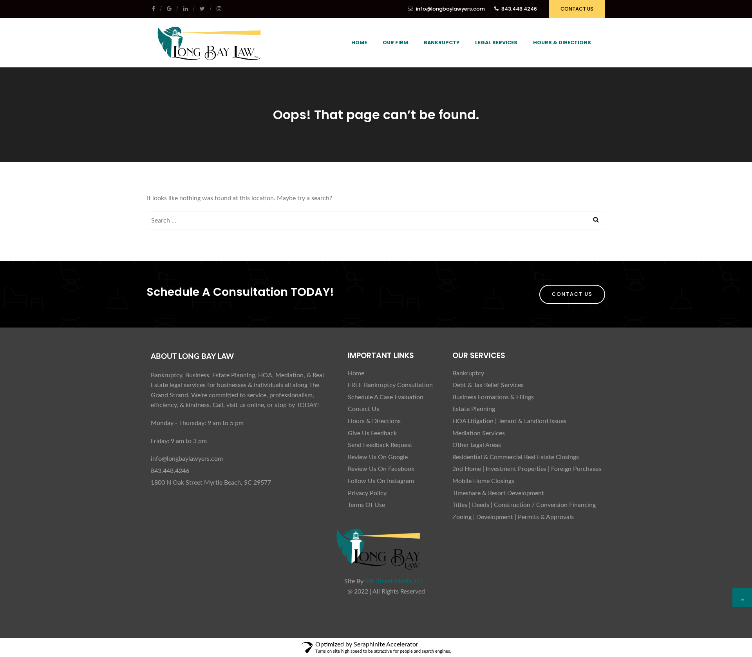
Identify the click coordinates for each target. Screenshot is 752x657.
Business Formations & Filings (493, 397)
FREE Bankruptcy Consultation (390, 385)
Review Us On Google (378, 457)
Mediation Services (478, 433)
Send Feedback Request (380, 445)
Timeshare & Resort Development (498, 493)
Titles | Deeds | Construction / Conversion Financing (524, 505)
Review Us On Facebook (381, 469)
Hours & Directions (562, 42)
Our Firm (395, 42)
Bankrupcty (441, 42)
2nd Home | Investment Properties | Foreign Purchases (526, 469)
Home (359, 42)
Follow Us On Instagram (381, 481)
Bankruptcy (468, 373)
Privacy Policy (367, 493)
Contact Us (576, 8)
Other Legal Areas (476, 445)
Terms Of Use (366, 505)
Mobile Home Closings (483, 481)
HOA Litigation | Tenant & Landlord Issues (509, 421)
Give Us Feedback (372, 433)
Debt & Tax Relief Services (488, 385)
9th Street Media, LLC (395, 581)
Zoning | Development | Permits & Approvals (513, 517)
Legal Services (496, 42)
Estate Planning (473, 409)
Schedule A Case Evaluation (385, 397)
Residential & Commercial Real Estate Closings (515, 457)
